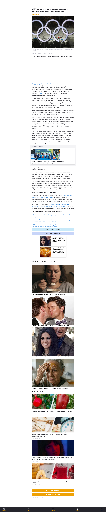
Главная (5, 51)
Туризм (56, 98)
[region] (53, 70)
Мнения (56, 110)
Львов (56, 73)
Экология (5, 63)
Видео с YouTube (8, 106)
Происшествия (58, 94)
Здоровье (5, 98)
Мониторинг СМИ (9, 132)
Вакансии (57, 114)
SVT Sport (40, 93)
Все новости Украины (53, 494)
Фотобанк (57, 128)
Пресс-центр (58, 132)
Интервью (5, 110)
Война (56, 51)
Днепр (6, 76)
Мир (55, 59)
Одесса (6, 80)
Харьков (56, 76)
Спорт (4, 86)
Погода (56, 102)
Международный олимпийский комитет (44, 84)
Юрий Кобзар (36, 14)
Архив (4, 114)
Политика (57, 55)
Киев (5, 73)
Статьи (56, 106)
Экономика (6, 59)
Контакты (5, 118)
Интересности (7, 102)
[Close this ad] (1, 9)
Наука (56, 86)
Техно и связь (7, 90)
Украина (5, 55)
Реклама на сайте (9, 128)
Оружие (5, 94)
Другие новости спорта (53, 490)
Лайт (55, 90)
